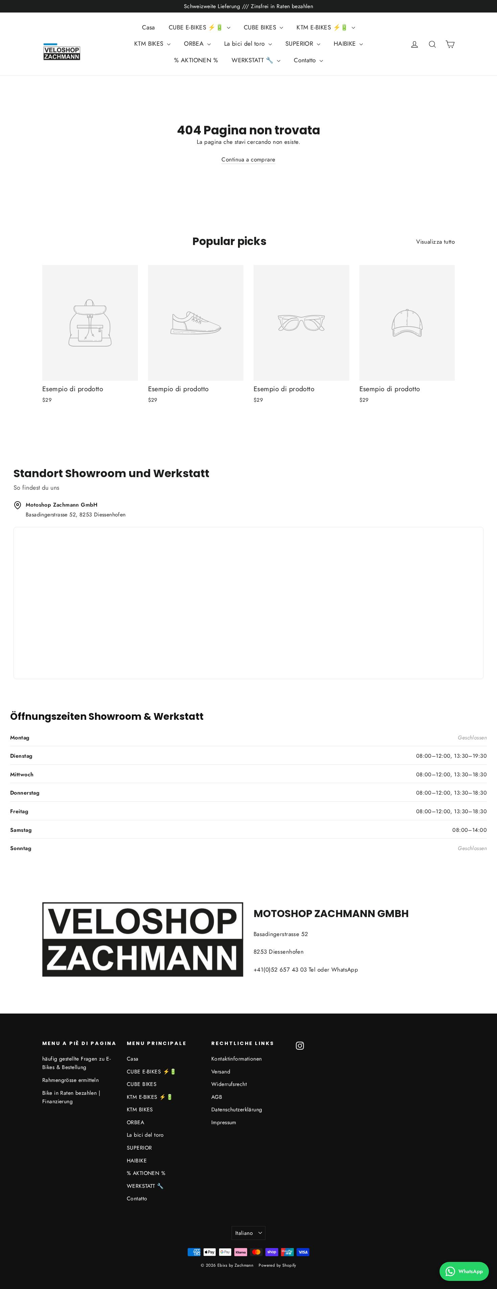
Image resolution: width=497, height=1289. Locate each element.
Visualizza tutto (435, 242)
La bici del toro (245, 43)
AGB (216, 1097)
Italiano (244, 1233)
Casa (148, 27)
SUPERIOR (300, 43)
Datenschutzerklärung (236, 1109)
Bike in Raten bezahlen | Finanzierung (71, 1097)
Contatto (306, 60)
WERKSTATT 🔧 (253, 60)
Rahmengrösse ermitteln (70, 1080)
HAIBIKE (346, 43)
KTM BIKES (149, 43)
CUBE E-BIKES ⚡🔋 (197, 27)
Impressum (223, 1122)
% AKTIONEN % (196, 60)
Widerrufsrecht (229, 1084)
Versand (220, 1071)
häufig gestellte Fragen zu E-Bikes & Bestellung (76, 1063)
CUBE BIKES (261, 27)
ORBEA (195, 43)
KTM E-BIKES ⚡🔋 (323, 27)
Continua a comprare (248, 159)
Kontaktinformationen (236, 1059)
